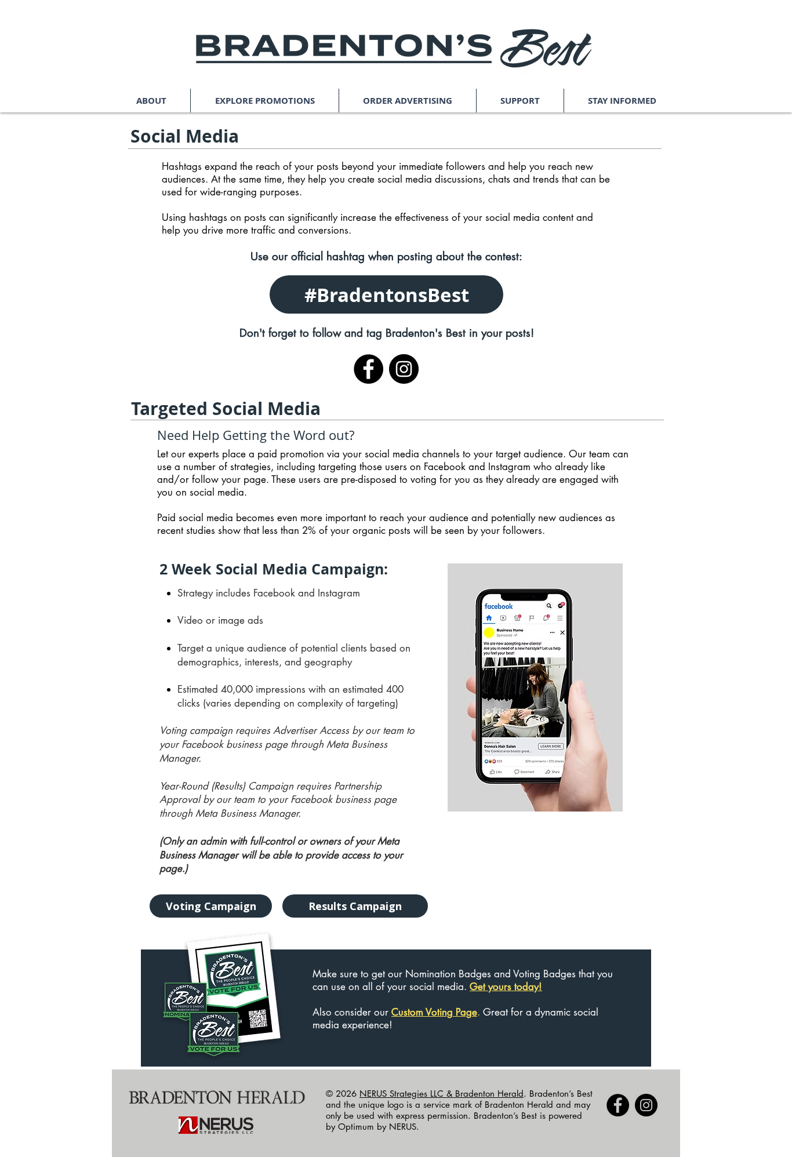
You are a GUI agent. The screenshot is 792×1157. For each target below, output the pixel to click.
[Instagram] (404, 369)
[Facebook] (368, 369)
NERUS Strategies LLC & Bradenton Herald (441, 1093)
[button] (151, 100)
